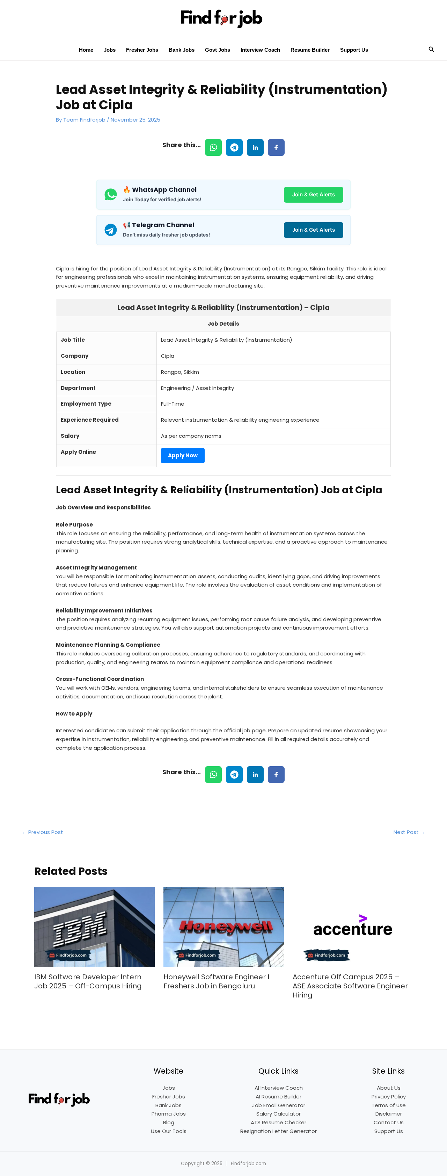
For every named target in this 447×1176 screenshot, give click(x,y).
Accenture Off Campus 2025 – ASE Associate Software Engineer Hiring (350, 986)
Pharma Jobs (169, 1113)
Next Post (409, 832)
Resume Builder (310, 50)
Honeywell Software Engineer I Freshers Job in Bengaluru (216, 981)
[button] (431, 50)
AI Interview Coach (279, 1087)
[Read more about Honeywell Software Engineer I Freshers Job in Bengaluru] (223, 926)
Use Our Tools (168, 1131)
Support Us (354, 50)
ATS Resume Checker (278, 1122)
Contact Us (389, 1122)
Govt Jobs (217, 50)
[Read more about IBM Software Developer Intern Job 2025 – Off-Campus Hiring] (94, 926)
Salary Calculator (278, 1113)
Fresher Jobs (142, 50)
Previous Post (42, 832)
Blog (168, 1122)
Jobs (110, 50)
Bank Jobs (182, 50)
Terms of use (389, 1105)
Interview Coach (260, 50)
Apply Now (183, 455)
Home (86, 50)
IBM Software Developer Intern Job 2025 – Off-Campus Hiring (88, 981)
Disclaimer (388, 1113)
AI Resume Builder (278, 1096)
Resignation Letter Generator (278, 1131)
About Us (389, 1087)
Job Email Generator (278, 1105)
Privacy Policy (389, 1096)
